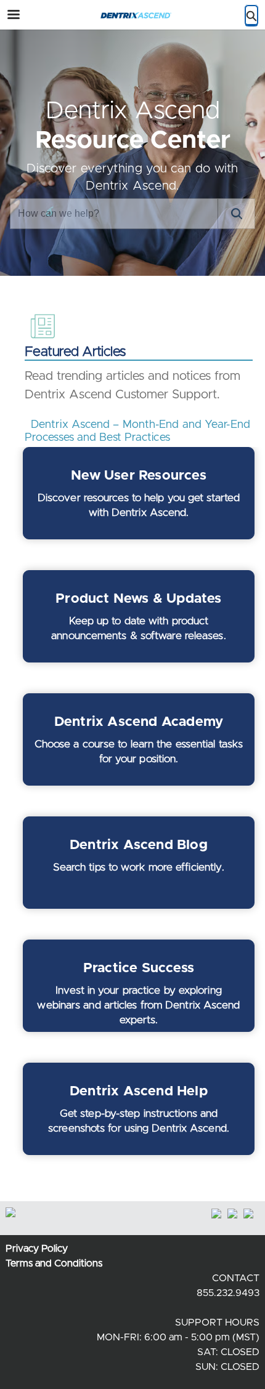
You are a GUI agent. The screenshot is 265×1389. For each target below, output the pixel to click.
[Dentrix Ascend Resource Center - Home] (132, 15)
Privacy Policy (37, 1249)
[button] (236, 213)
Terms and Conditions (54, 1263)
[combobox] (114, 213)
